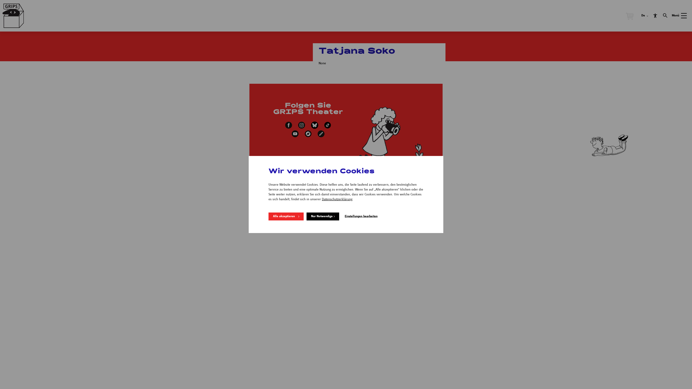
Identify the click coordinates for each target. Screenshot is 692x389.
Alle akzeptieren (284, 216)
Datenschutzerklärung (337, 199)
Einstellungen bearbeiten (361, 216)
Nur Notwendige (322, 216)
